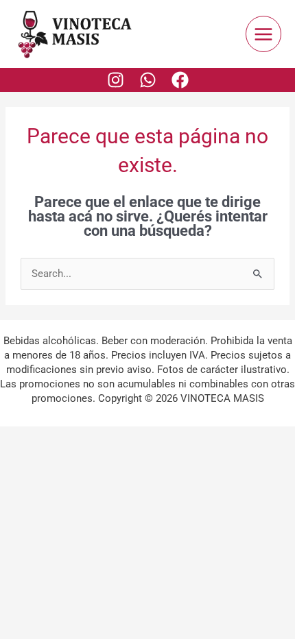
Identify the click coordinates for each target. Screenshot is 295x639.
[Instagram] (116, 80)
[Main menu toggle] (263, 33)
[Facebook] (180, 80)
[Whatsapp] (148, 80)
